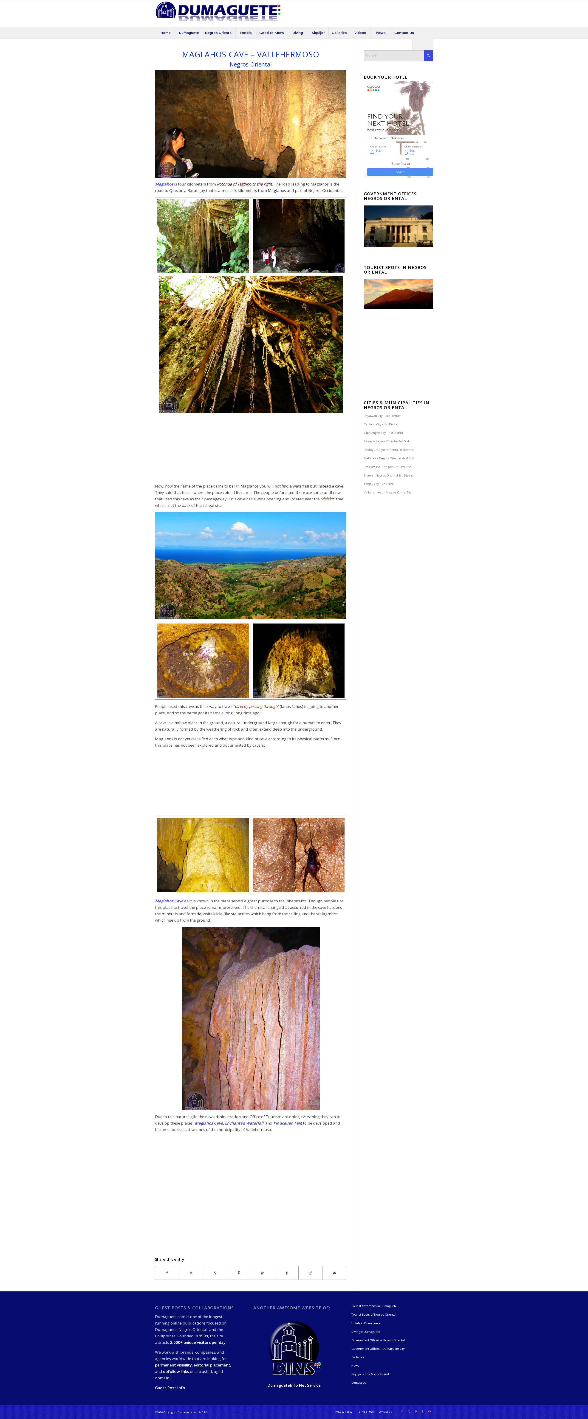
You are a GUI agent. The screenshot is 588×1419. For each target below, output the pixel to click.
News (355, 1366)
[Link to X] (408, 1411)
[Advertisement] (250, 448)
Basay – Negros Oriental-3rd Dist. (387, 441)
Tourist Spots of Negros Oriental (373, 1314)
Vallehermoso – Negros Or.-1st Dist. (388, 492)
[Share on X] (191, 1273)
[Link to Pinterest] (415, 1411)
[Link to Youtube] (429, 1411)
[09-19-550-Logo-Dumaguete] (218, 13)
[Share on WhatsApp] (215, 1273)
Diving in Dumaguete (365, 1332)
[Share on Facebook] (167, 1273)
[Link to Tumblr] (422, 1411)
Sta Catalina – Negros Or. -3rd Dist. (387, 467)
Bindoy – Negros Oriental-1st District (389, 450)
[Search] (422, 44)
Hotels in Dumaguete (366, 1323)
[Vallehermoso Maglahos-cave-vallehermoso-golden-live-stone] (203, 855)
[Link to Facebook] (402, 1411)
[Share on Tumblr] (287, 1273)
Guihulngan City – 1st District (383, 433)
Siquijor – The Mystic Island (370, 1374)
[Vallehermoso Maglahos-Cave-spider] (299, 855)
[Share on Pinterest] (239, 1273)
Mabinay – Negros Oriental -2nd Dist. (389, 458)
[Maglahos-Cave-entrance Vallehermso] (299, 236)
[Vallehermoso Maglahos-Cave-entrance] (203, 236)
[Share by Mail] (334, 1273)
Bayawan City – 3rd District (382, 416)
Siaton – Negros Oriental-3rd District (388, 475)
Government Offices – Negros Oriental (378, 1340)
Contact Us (358, 1382)
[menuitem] (165, 33)
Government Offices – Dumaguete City (378, 1349)
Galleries (357, 1357)
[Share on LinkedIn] (263, 1273)
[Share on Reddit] (310, 1273)
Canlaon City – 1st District (381, 424)
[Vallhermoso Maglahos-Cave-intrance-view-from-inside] (299, 661)
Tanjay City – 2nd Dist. (379, 484)
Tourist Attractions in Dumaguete (374, 1306)
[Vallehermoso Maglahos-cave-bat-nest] (203, 661)
